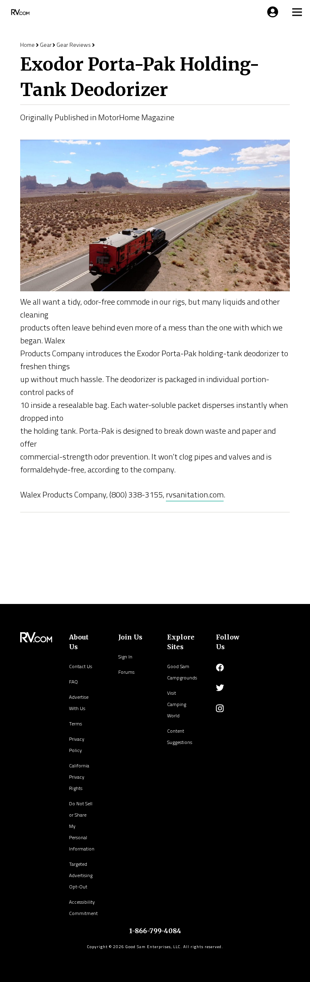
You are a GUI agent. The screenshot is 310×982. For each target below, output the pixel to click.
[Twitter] (220, 688)
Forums (126, 672)
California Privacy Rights (79, 777)
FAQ (73, 681)
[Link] (19, 12)
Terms (75, 723)
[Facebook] (220, 668)
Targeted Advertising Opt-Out (80, 875)
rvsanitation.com (195, 494)
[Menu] (271, 12)
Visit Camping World (176, 704)
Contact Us (80, 666)
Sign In (125, 656)
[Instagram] (220, 708)
